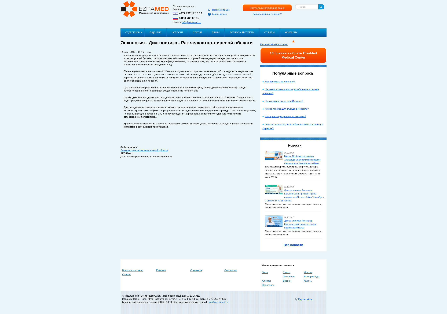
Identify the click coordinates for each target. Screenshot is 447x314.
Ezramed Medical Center (274, 44)
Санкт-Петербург (289, 274)
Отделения (132, 32)
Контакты (291, 32)
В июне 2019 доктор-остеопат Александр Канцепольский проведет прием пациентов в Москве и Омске (302, 159)
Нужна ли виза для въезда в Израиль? (287, 108)
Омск (265, 272)
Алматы (266, 280)
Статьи (197, 32)
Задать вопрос (219, 14)
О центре (156, 32)
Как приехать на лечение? (280, 81)
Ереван (287, 280)
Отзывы (269, 32)
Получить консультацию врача (267, 7)
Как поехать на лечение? (267, 14)
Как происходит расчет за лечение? (285, 116)
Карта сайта (305, 299)
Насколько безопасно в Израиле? (284, 101)
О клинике (196, 270)
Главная (161, 270)
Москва (308, 272)
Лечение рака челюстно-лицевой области (144, 150)
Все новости (293, 245)
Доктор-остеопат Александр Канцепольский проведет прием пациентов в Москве (300, 224)
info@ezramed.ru (191, 22)
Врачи (215, 32)
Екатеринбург (311, 276)
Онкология (230, 270)
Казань (308, 280)
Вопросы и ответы (242, 32)
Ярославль (268, 285)
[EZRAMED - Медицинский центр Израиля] (144, 9)
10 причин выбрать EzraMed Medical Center (293, 55)
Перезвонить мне (221, 10)
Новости (177, 32)
